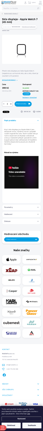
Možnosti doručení (30, 97)
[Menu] (40, 2)
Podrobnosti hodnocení (28, 26)
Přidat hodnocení (11, 239)
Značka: (5, 30)
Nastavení (21, 419)
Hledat (38, 8)
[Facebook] (4, 374)
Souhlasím (32, 425)
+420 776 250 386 (12, 369)
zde (28, 414)
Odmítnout (11, 425)
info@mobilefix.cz (12, 365)
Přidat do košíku (21, 104)
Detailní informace (9, 80)
